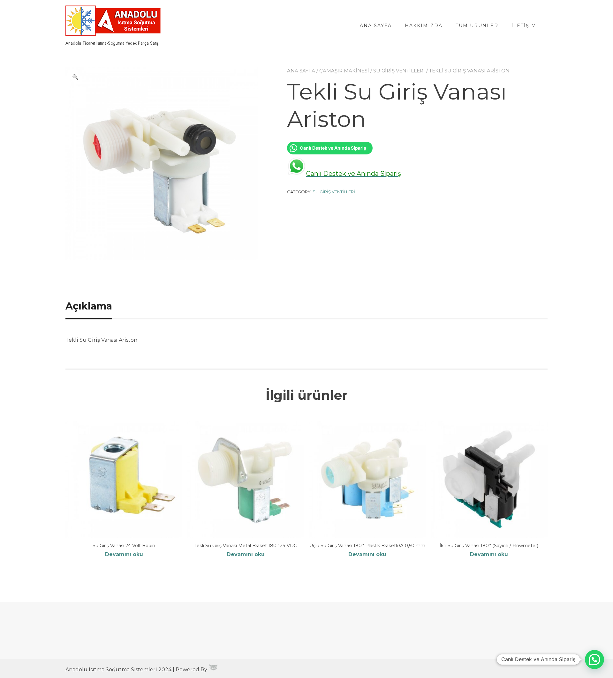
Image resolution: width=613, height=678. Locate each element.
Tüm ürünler (477, 25)
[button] (75, 77)
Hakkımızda (424, 25)
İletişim (523, 25)
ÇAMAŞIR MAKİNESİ (344, 71)
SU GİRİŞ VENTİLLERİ (399, 71)
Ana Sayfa (376, 25)
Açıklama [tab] (88, 306)
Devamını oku (124, 554)
